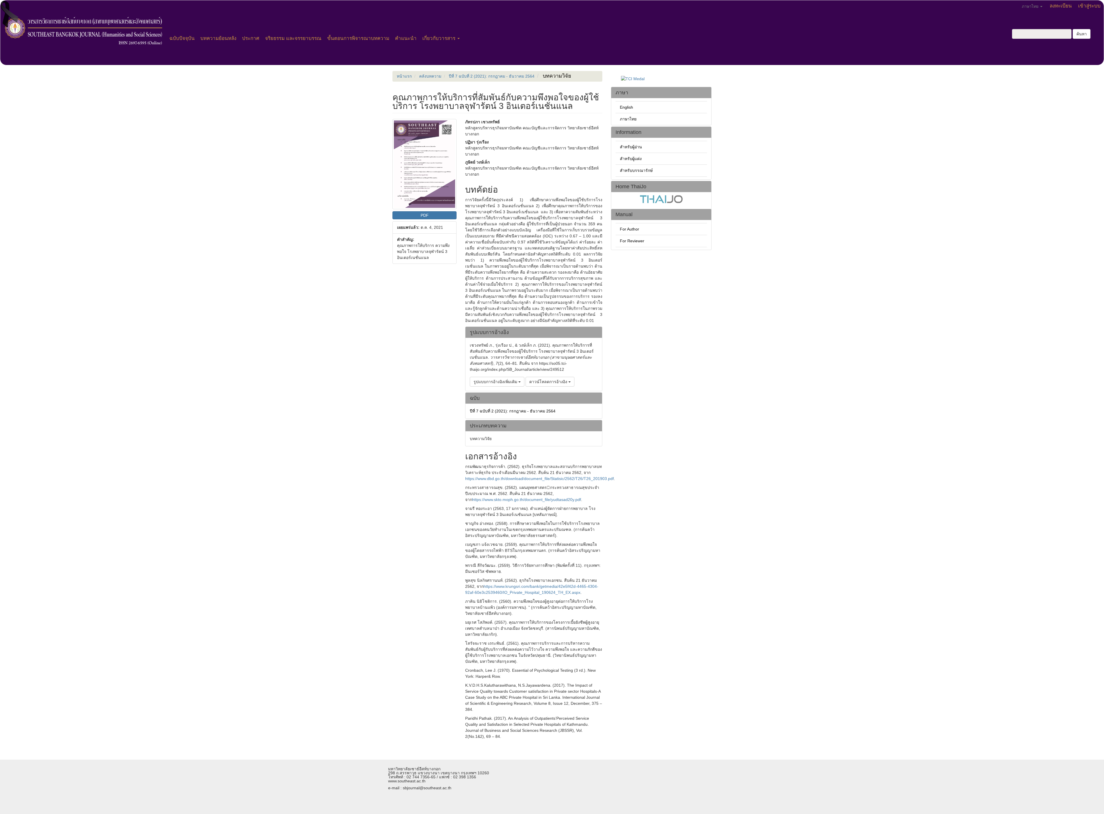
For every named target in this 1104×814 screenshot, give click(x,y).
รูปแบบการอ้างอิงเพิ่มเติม (496, 381)
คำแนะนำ (406, 38)
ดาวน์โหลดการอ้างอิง (548, 381)
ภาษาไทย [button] (1031, 6)
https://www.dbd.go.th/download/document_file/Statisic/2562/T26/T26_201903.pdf (539, 478)
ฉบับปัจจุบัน (182, 38)
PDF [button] (425, 215)
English (626, 107)
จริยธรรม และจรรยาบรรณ (293, 38)
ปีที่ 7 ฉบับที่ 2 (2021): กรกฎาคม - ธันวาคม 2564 (491, 76)
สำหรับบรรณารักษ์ (636, 170)
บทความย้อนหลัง (218, 38)
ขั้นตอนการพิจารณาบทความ (358, 38)
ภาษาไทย (628, 119)
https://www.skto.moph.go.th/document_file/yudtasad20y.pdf (526, 499)
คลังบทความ (430, 76)
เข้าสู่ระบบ (1089, 6)
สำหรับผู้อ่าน (631, 147)
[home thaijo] (661, 198)
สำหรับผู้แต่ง (631, 158)
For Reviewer (632, 241)
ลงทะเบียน (1061, 6)
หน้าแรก (404, 76)
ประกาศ (250, 38)
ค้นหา (1081, 34)
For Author (629, 229)
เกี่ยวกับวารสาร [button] (439, 38)
